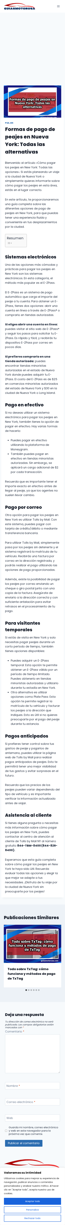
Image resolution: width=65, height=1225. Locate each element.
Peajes (9, 123)
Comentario (14, 1031)
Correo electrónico (20, 1102)
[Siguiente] (55, 956)
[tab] (26, 990)
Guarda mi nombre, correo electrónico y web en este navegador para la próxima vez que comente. (33, 1131)
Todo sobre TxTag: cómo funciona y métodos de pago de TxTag (31, 974)
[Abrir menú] (58, 6)
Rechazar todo (32, 1218)
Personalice (32, 1209)
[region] (32, 1196)
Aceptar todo (32, 1201)
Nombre (13, 1086)
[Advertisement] (32, 46)
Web (9, 1118)
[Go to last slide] (9, 956)
